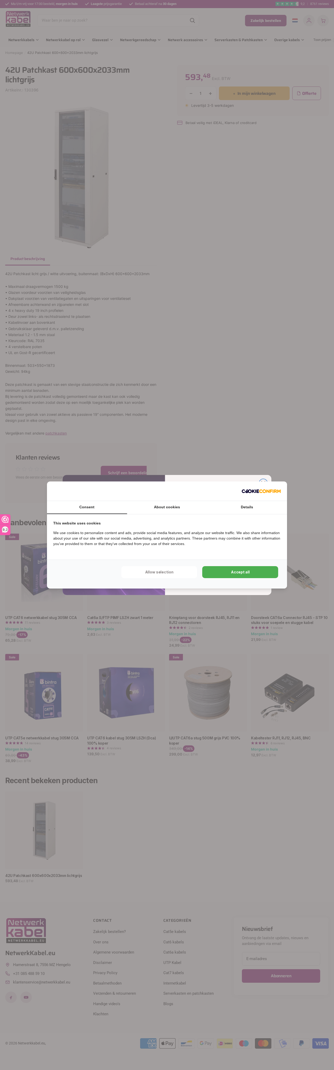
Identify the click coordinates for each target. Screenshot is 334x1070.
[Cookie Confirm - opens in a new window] (261, 491)
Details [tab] (247, 507)
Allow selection (159, 572)
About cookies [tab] (167, 507)
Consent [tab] (86, 507)
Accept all (240, 572)
